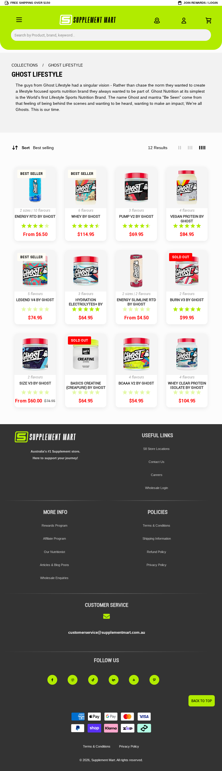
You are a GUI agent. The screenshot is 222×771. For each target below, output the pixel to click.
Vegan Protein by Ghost (187, 218)
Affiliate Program (54, 538)
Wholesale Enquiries (54, 578)
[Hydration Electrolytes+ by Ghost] (85, 271)
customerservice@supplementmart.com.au (106, 632)
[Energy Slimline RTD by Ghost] (136, 271)
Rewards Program (54, 525)
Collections (25, 65)
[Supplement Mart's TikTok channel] (96, 680)
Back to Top (201, 701)
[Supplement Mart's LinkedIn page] (117, 680)
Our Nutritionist (54, 552)
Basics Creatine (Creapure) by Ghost (86, 385)
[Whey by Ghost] (85, 187)
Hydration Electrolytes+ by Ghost (86, 302)
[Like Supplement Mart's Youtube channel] (137, 680)
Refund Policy (156, 552)
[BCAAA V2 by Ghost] (136, 354)
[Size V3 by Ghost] (35, 354)
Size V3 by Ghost (35, 383)
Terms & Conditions (156, 525)
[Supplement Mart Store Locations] (157, 20)
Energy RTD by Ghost (35, 216)
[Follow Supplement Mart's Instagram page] (76, 680)
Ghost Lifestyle (65, 65)
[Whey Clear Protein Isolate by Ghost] (187, 354)
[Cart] (208, 20)
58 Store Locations (156, 448)
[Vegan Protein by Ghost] (187, 187)
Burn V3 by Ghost (187, 300)
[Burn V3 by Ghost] (187, 271)
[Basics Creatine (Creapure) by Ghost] (85, 354)
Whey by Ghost (85, 216)
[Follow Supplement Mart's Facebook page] (55, 680)
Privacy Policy (156, 565)
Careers (156, 475)
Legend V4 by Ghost (35, 300)
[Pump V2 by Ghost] (136, 187)
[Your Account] (184, 20)
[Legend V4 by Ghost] (35, 271)
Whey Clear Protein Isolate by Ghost (187, 385)
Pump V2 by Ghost (136, 216)
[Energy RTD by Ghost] (35, 187)
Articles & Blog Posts (54, 565)
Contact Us (156, 462)
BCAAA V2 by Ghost (136, 383)
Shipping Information (157, 538)
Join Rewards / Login (201, 2)
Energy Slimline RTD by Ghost (136, 302)
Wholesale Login (156, 488)
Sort (38, 147)
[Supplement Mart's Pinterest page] (157, 680)
